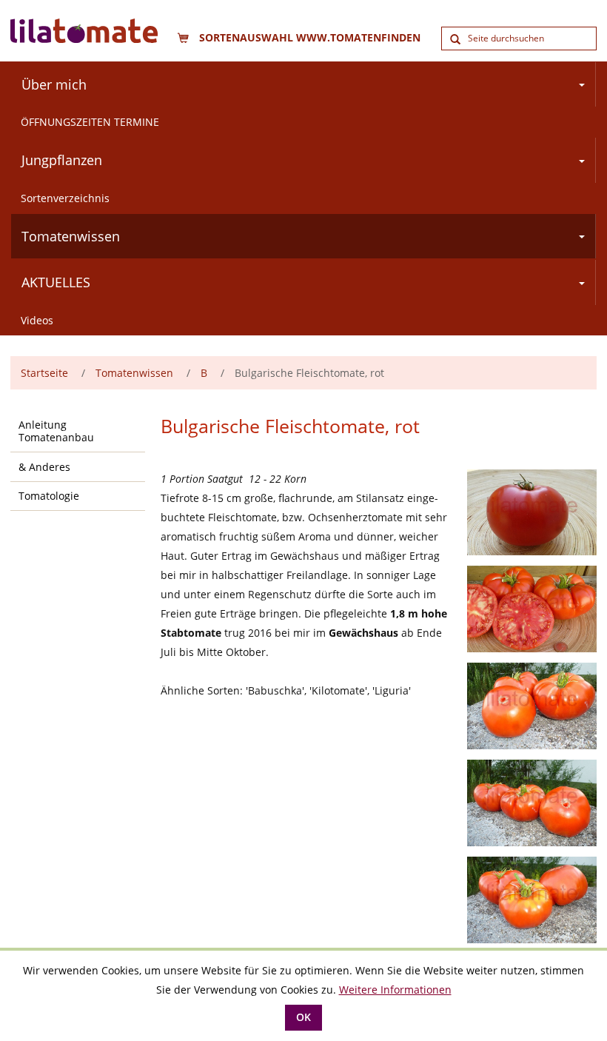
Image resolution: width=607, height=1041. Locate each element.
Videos (37, 320)
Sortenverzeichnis (65, 198)
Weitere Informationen (395, 990)
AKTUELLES (55, 282)
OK (303, 1017)
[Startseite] (102, 30)
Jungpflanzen (61, 160)
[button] (584, 84)
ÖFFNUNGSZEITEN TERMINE (90, 122)
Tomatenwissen (70, 236)
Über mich (54, 84)
